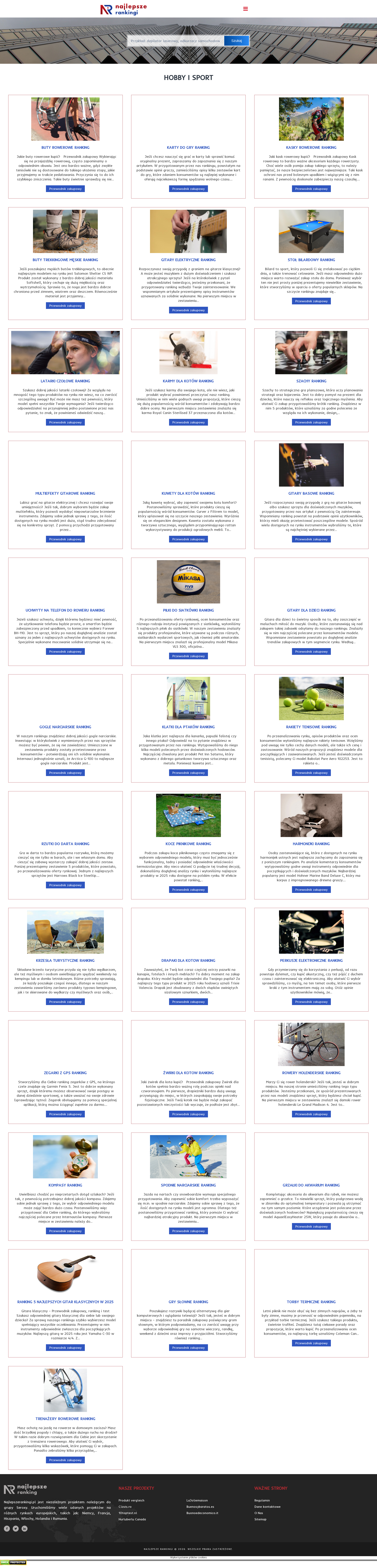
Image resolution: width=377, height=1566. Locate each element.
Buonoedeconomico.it (202, 1513)
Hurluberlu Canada (132, 1519)
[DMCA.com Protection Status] (13, 1564)
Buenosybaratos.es (200, 1507)
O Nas (258, 1513)
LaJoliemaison (197, 1500)
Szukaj (236, 41)
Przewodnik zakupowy (65, 189)
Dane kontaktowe (267, 1507)
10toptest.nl (128, 1513)
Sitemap (260, 1519)
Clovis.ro (125, 1507)
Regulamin (262, 1500)
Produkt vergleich (131, 1500)
